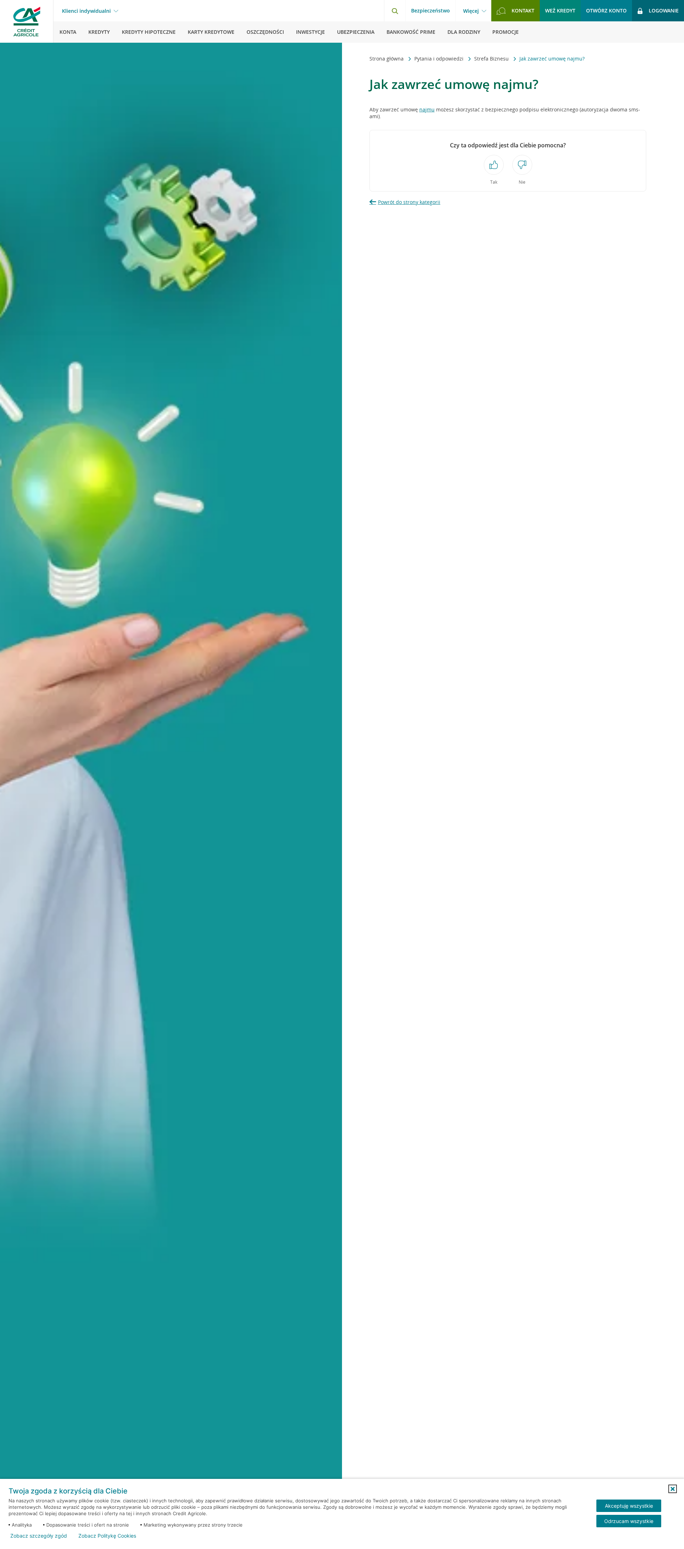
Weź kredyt (560, 10)
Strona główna (387, 58)
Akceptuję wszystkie (629, 1506)
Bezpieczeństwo (430, 10)
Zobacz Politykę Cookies (107, 1536)
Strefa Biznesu (492, 58)
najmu (427, 109)
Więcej (471, 11)
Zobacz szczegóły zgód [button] (38, 1536)
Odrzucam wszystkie (628, 1521)
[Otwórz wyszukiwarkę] (394, 10)
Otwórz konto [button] (606, 10)
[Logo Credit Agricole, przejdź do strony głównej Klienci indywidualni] (26, 21)
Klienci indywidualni (86, 11)
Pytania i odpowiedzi (439, 58)
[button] (672, 1489)
